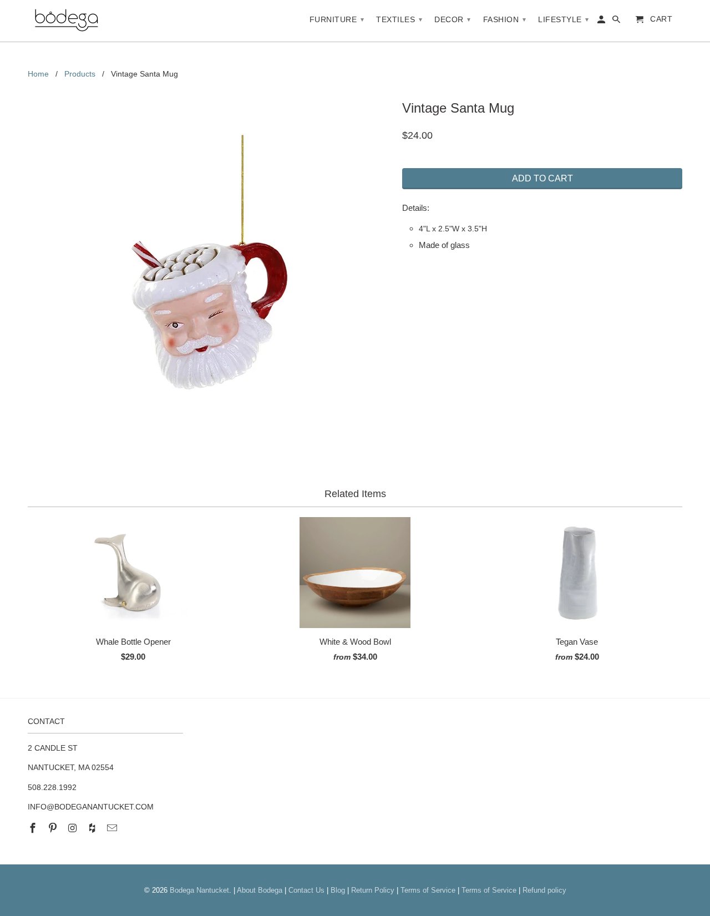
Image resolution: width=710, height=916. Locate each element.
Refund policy (544, 890)
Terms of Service (427, 890)
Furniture (337, 19)
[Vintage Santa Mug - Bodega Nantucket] (209, 262)
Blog (338, 890)
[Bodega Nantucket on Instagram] (74, 828)
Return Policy (372, 890)
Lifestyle (563, 19)
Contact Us (306, 890)
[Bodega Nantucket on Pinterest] (54, 828)
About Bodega (259, 890)
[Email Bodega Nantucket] (113, 828)
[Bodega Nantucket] (66, 20)
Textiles (399, 19)
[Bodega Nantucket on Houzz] (93, 828)
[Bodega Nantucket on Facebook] (34, 828)
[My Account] (602, 21)
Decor (452, 19)
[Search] (617, 21)
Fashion (504, 19)
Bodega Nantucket (199, 890)
